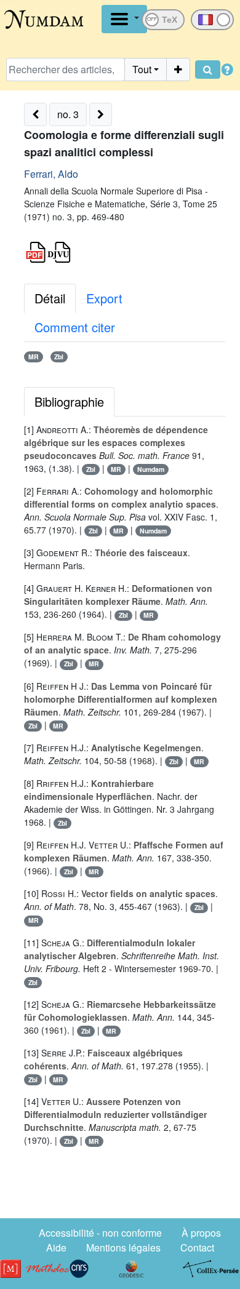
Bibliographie (69, 401)
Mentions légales (123, 1247)
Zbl (58, 356)
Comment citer (74, 327)
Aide (56, 1247)
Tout (141, 69)
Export (104, 298)
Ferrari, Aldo (51, 174)
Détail (49, 298)
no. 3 (68, 114)
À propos (201, 1233)
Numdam (150, 469)
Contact (197, 1247)
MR (33, 356)
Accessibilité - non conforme (100, 1233)
